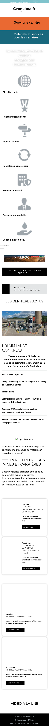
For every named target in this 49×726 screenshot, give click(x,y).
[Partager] (3, 245)
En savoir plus (29, 527)
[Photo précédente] (1, 248)
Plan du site (21, 723)
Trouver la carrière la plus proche (24, 271)
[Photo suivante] (3, 248)
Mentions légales (33, 723)
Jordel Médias (29, 720)
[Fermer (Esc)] (1, 245)
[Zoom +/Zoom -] (8, 245)
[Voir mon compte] (44, 10)
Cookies (13, 723)
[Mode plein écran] (5, 245)
